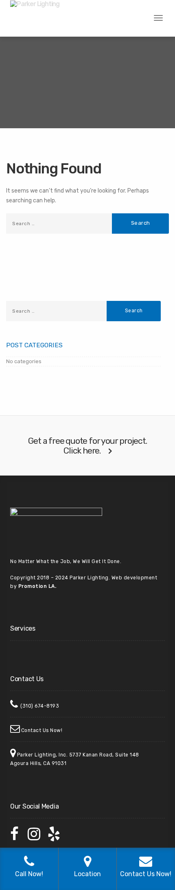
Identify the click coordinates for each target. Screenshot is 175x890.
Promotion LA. (37, 586)
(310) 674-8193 (39, 706)
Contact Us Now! (42, 730)
